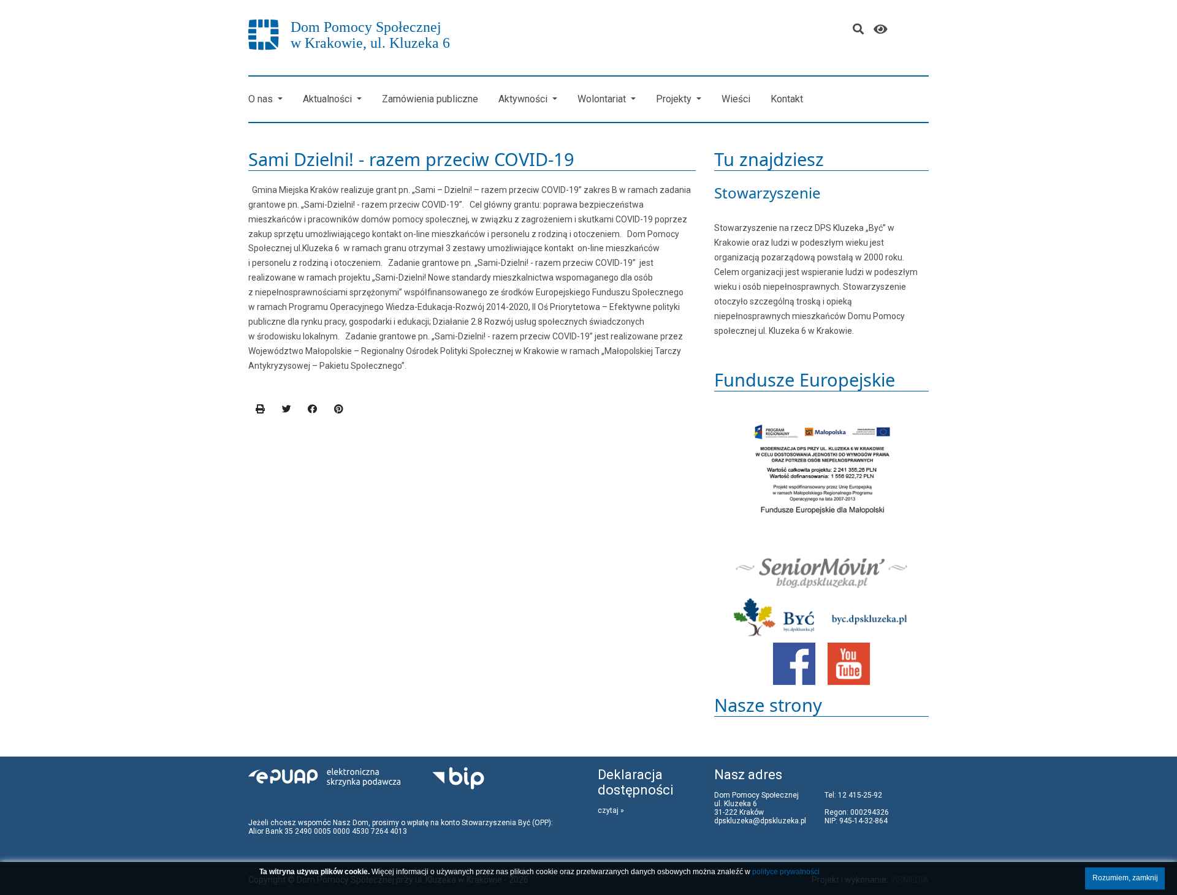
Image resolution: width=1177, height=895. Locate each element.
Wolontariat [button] (602, 99)
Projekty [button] (675, 99)
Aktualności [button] (328, 99)
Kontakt (787, 99)
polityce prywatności (786, 871)
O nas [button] (261, 99)
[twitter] (287, 409)
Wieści (736, 99)
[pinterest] (339, 409)
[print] (260, 409)
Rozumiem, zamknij (1125, 878)
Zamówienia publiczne (430, 99)
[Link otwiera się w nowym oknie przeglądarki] (794, 663)
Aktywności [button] (524, 99)
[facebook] (312, 409)
